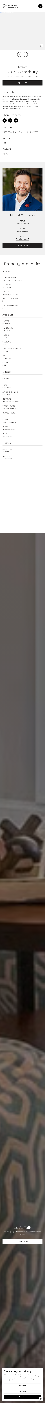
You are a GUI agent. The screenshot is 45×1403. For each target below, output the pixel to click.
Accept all (22, 1397)
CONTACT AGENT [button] (22, 246)
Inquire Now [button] (22, 83)
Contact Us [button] (22, 1241)
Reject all (22, 1385)
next (25, 54)
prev (19, 54)
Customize (22, 1391)
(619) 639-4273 (22, 231)
